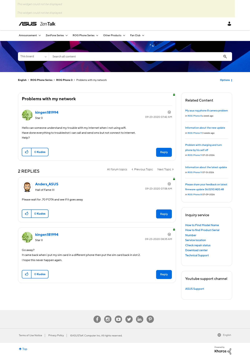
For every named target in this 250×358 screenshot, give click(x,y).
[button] (26, 152)
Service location (195, 240)
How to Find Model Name (202, 225)
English (22, 80)
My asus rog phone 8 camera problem (206, 110)
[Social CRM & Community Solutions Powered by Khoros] (223, 350)
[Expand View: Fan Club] (143, 35)
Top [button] (24, 349)
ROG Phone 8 (195, 116)
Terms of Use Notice (30, 335)
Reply (164, 152)
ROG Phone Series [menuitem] (83, 35)
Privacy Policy (56, 335)
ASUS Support (194, 289)
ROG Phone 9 (195, 133)
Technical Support (197, 255)
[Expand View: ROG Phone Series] (97, 35)
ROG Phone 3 (64, 80)
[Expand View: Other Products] (124, 35)
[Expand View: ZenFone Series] (66, 35)
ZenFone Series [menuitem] (55, 35)
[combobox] (140, 56)
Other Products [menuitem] (112, 35)
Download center (196, 250)
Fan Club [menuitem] (135, 35)
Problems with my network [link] (91, 80)
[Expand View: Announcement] (40, 35)
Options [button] (225, 80)
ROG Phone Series (41, 80)
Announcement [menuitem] (28, 35)
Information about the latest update (206, 167)
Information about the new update (205, 128)
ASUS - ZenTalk (37, 24)
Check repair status (197, 245)
